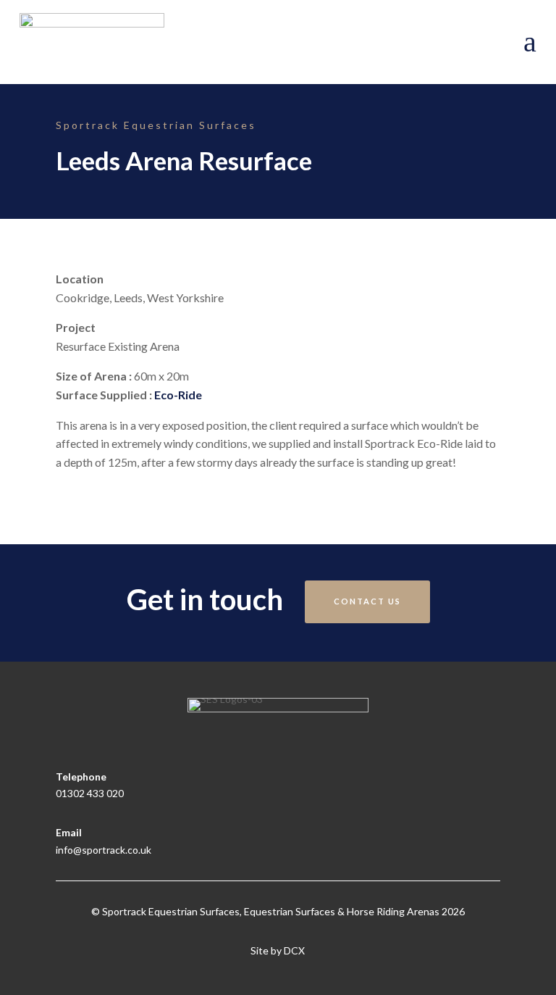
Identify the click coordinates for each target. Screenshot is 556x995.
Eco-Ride (178, 394)
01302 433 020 (90, 793)
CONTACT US (367, 601)
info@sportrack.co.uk (103, 850)
